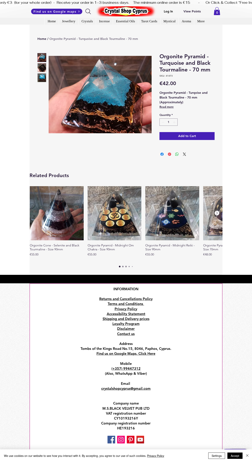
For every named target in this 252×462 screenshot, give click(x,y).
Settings (217, 456)
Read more (166, 107)
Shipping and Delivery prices (126, 318)
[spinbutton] (168, 122)
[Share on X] (184, 154)
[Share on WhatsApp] (177, 154)
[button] (217, 11)
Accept (235, 456)
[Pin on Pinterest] (169, 154)
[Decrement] (162, 122)
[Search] (88, 11)
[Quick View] (57, 213)
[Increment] (174, 122)
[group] (126, 223)
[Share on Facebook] (162, 154)
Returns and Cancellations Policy (126, 299)
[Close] (247, 456)
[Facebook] (111, 439)
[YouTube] (140, 439)
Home (41, 39)
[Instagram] (121, 439)
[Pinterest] (130, 439)
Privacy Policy (155, 456)
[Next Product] (217, 213)
